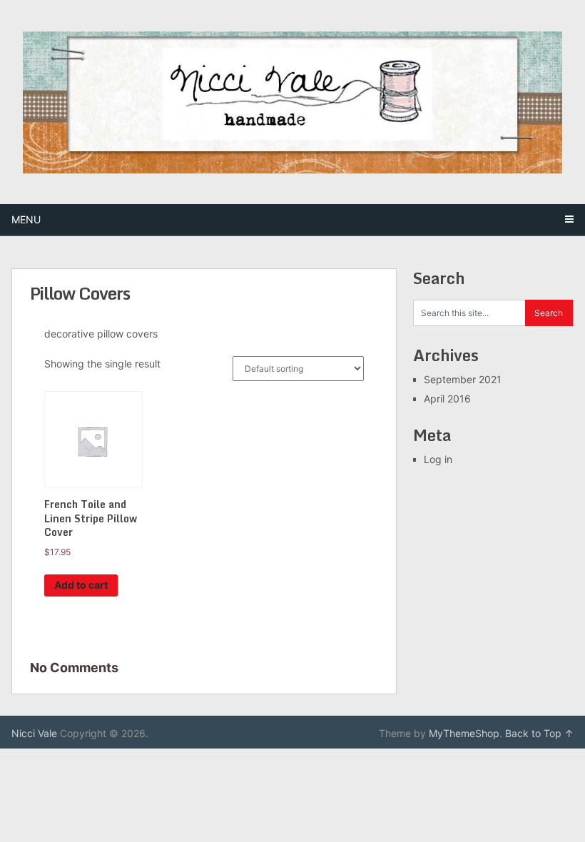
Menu (26, 219)
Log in (438, 459)
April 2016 (447, 398)
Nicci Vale (34, 733)
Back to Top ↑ (539, 733)
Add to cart (81, 585)
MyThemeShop (464, 733)
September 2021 (463, 379)
